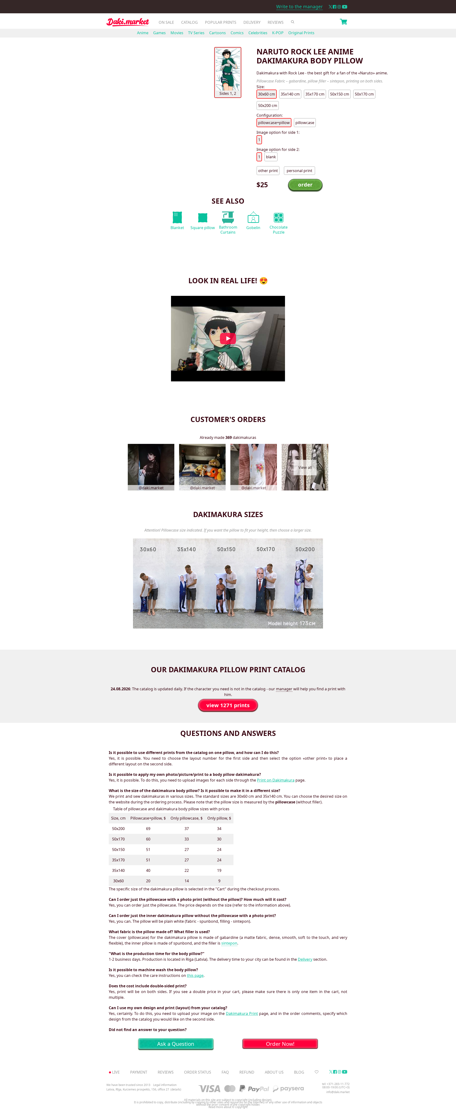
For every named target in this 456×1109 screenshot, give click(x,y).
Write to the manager (299, 7)
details (175, 1089)
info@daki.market (338, 1092)
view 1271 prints (228, 705)
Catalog (189, 22)
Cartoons (217, 32)
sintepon (229, 943)
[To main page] (127, 23)
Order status (197, 1072)
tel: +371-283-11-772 (336, 1084)
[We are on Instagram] (339, 7)
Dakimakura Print (242, 1013)
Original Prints (301, 32)
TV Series (196, 32)
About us (274, 1072)
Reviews (276, 22)
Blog (299, 1072)
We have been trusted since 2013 (128, 1085)
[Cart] (343, 22)
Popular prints (220, 22)
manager (284, 688)
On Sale (166, 22)
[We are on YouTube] (344, 7)
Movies (177, 32)
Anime (142, 32)
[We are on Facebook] (334, 7)
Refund (246, 1072)
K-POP (278, 32)
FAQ (225, 1072)
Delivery (252, 22)
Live (116, 1072)
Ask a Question (175, 1043)
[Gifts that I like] (316, 1072)
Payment (138, 1072)
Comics (237, 32)
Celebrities (257, 32)
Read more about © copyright (228, 1107)
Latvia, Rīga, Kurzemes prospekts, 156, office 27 (137, 1089)
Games (159, 32)
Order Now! (280, 1043)
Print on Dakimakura (275, 780)
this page (195, 975)
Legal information (164, 1085)
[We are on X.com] (330, 7)
